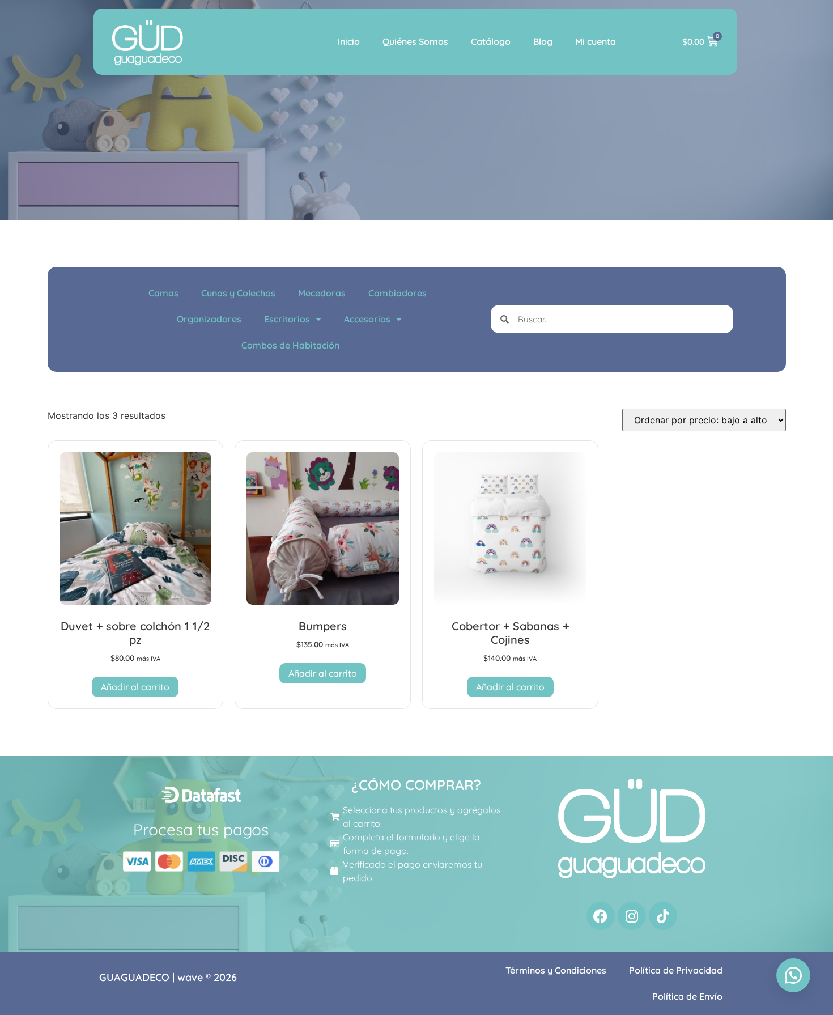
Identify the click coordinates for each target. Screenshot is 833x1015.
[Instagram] (632, 916)
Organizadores (209, 319)
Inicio (349, 41)
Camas (163, 293)
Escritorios (287, 319)
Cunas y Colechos (238, 293)
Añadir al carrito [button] (135, 687)
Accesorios (367, 319)
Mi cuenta (595, 41)
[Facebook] (600, 916)
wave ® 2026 (207, 977)
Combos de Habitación (290, 345)
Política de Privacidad (675, 970)
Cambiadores (397, 293)
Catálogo (491, 41)
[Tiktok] (663, 916)
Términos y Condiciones (555, 970)
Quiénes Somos (415, 41)
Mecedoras (322, 293)
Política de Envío (687, 996)
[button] (793, 975)
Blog (542, 41)
